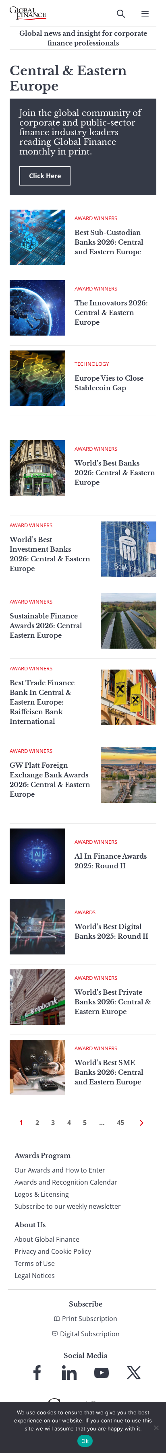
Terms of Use (35, 1263)
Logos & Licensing (42, 1194)
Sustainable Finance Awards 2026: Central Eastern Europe (46, 625)
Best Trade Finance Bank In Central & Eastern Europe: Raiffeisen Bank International (42, 702)
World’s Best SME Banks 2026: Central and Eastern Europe (109, 1072)
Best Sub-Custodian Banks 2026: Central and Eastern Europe (109, 242)
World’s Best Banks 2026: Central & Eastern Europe (115, 472)
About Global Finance (47, 1239)
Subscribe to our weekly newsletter (68, 1206)
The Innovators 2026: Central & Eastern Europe (111, 312)
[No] (156, 1428)
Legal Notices (35, 1275)
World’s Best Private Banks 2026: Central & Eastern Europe (113, 1002)
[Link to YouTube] (101, 1372)
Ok (85, 1441)
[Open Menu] (145, 14)
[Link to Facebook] (37, 1372)
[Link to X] (134, 1372)
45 (120, 1122)
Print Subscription (89, 1318)
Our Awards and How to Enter (60, 1170)
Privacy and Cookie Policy (53, 1251)
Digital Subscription (90, 1333)
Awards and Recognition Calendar (66, 1182)
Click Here (45, 175)
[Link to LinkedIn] (69, 1372)
